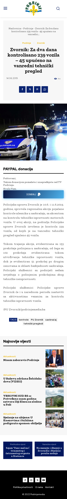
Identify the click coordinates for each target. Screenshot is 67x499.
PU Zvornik (37, 319)
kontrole (24, 319)
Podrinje (28, 28)
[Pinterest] (37, 89)
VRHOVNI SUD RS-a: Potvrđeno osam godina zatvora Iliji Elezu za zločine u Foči (22, 400)
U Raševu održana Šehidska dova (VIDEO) (22, 380)
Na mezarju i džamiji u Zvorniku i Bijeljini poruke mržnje (49, 451)
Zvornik (41, 43)
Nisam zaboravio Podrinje (21, 360)
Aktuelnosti (9, 356)
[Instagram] (31, 480)
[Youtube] (43, 480)
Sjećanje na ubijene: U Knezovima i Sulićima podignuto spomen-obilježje (22, 420)
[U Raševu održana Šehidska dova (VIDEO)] (55, 378)
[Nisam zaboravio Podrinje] (55, 358)
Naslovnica (15, 28)
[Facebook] (22, 89)
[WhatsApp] (44, 89)
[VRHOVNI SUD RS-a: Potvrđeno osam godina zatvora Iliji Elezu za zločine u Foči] (55, 399)
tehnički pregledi (33, 323)
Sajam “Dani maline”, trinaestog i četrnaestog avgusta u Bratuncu (18, 452)
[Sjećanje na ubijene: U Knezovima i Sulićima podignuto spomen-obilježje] (55, 419)
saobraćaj (51, 319)
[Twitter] (30, 89)
